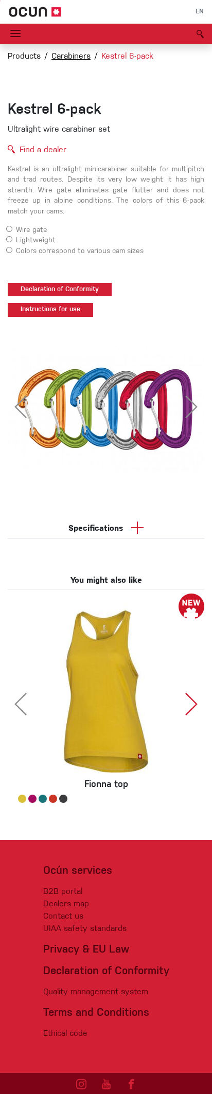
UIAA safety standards (85, 929)
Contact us (63, 916)
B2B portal (62, 892)
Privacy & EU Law (86, 949)
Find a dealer (43, 150)
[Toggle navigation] (15, 34)
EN (200, 12)
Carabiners (71, 56)
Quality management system (95, 992)
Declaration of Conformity (60, 289)
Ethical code (65, 1034)
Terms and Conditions (96, 1013)
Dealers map (66, 904)
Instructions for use (50, 310)
